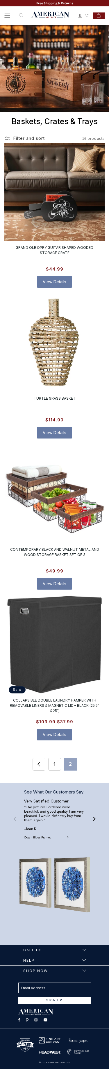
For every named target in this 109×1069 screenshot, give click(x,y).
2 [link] (70, 764)
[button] (7, 15)
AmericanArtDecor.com (59, 1062)
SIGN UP (54, 1000)
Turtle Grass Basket (55, 398)
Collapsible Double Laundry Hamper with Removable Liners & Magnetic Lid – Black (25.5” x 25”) (54, 705)
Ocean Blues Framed (38, 837)
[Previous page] (39, 764)
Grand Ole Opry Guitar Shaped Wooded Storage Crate (54, 250)
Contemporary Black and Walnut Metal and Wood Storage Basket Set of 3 (54, 552)
